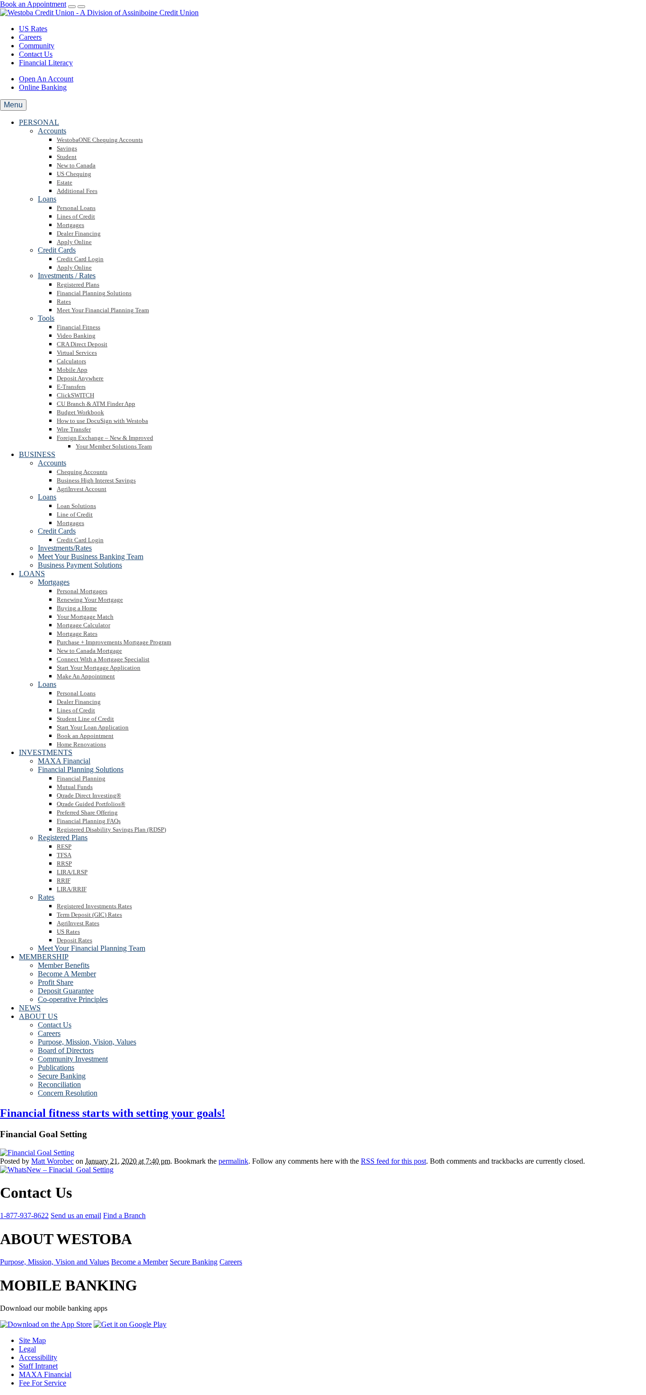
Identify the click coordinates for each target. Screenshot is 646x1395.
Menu (13, 105)
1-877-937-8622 (24, 1215)
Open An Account (46, 79)
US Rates (33, 29)
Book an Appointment (33, 4)
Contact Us (35, 54)
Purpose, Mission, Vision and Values (54, 1262)
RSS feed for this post (393, 1161)
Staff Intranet (38, 1366)
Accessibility (38, 1357)
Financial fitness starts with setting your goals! (112, 1113)
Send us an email (76, 1215)
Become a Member (139, 1262)
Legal (27, 1349)
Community (36, 46)
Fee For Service (42, 1383)
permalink (233, 1161)
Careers (30, 37)
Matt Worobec (52, 1161)
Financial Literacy (46, 63)
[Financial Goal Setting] (37, 1153)
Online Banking (43, 87)
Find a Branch (124, 1215)
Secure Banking (194, 1262)
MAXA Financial (45, 1374)
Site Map (32, 1340)
